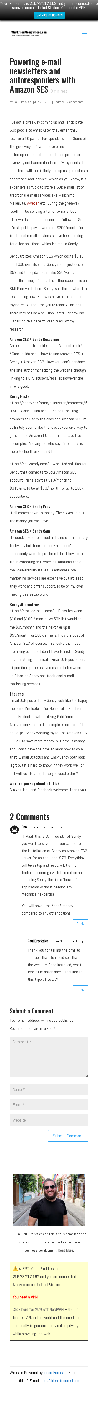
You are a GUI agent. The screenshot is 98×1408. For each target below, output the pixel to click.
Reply (80, 923)
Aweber (33, 203)
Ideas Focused (55, 1372)
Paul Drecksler (23, 102)
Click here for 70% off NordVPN (38, 1309)
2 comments (75, 102)
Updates (59, 102)
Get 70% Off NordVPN (50, 15)
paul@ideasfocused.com (60, 1380)
